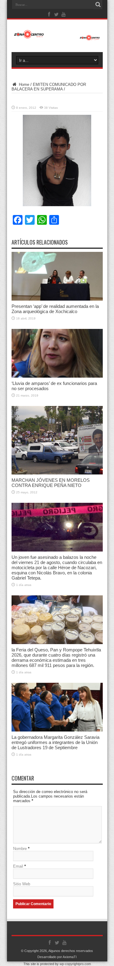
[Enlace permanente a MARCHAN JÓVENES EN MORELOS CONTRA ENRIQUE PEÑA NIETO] (57, 440)
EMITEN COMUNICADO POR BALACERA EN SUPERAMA (49, 86)
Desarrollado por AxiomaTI (57, 957)
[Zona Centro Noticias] (57, 34)
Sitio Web (21, 884)
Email (18, 866)
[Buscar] (98, 4)
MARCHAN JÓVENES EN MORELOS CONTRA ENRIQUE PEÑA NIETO (51, 483)
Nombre (20, 848)
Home (23, 84)
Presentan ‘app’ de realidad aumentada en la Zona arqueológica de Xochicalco (55, 309)
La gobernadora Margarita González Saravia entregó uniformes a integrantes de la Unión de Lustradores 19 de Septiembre (55, 742)
